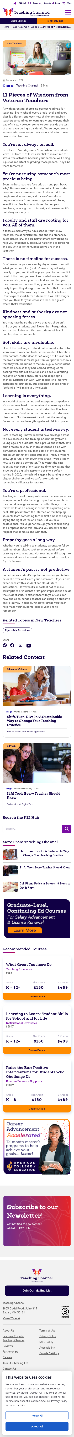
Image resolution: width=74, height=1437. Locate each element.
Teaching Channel (27, 85)
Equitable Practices (17, 630)
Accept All (40, 1425)
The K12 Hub (20, 27)
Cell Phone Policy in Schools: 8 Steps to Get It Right (45, 885)
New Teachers (14, 43)
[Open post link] (37, 686)
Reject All (40, 1414)
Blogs (34, 27)
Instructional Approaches (33, 731)
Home (6, 27)
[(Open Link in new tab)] (37, 919)
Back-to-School (14, 731)
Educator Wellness (17, 669)
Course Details (40, 995)
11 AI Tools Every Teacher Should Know (33, 795)
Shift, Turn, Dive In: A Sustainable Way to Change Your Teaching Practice (34, 721)
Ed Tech (11, 746)
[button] (56, 3)
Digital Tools (27, 804)
